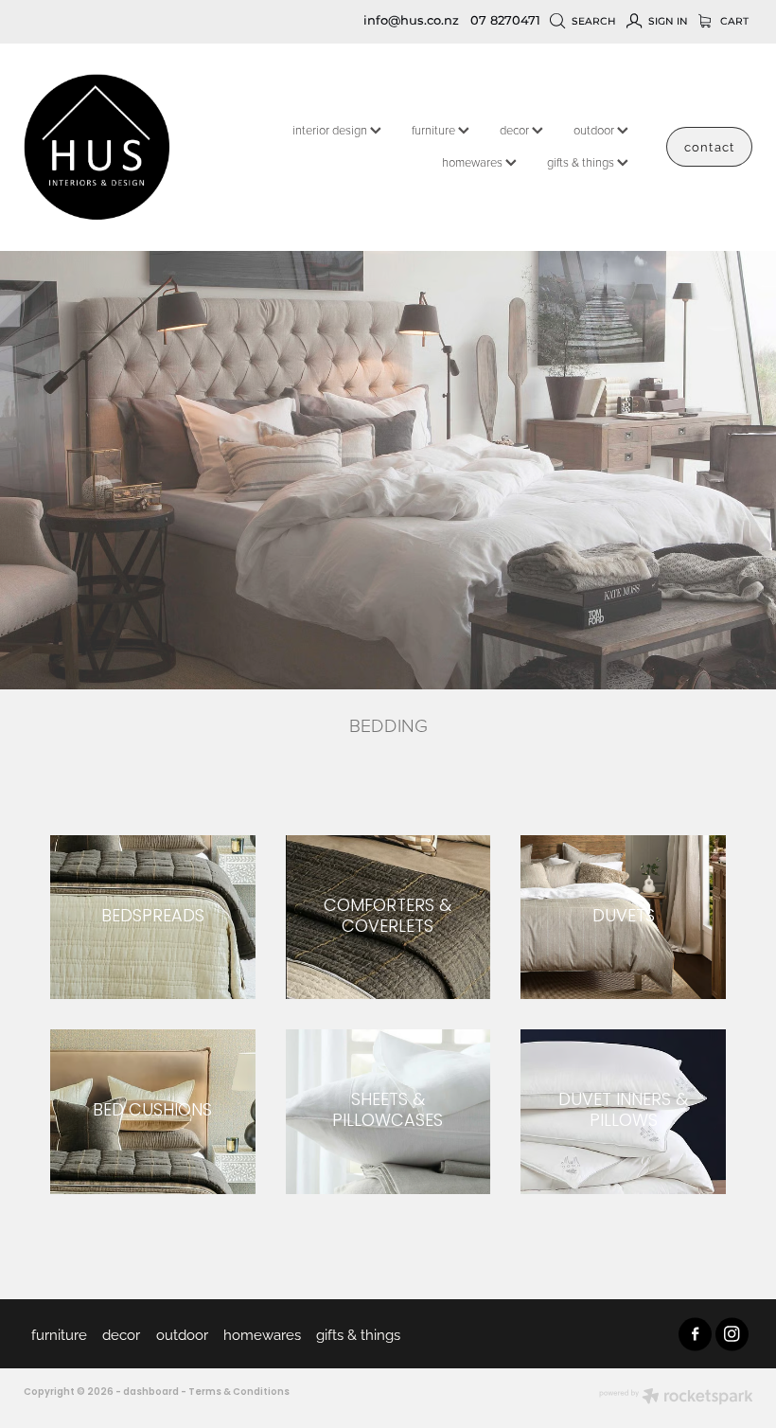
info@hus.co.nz (411, 21)
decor (516, 129)
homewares (473, 161)
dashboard (151, 1392)
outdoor (595, 129)
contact (708, 145)
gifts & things (582, 161)
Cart (733, 21)
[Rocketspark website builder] (676, 1398)
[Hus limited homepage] (96, 147)
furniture (435, 129)
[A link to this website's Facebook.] (695, 1333)
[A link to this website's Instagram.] (732, 1333)
